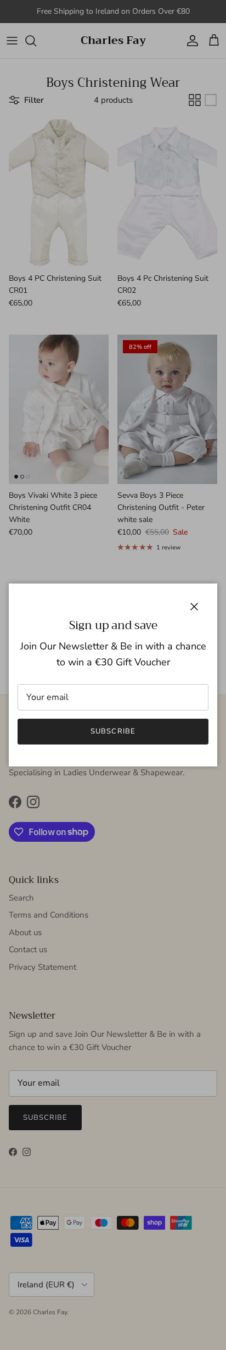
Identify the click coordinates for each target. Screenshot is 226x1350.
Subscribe (113, 731)
